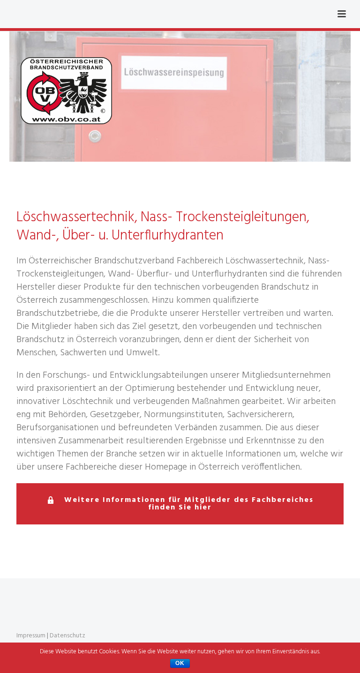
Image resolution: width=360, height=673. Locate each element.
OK (180, 663)
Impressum (30, 635)
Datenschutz (67, 635)
